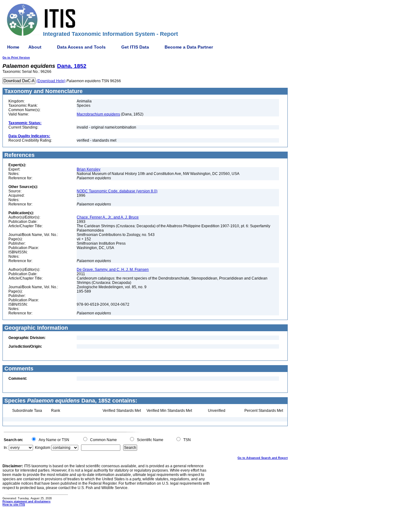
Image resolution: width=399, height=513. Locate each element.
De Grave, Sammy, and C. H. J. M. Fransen (113, 269)
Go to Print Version (16, 57)
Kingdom (42, 447)
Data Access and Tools (81, 47)
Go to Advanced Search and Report (263, 457)
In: (6, 447)
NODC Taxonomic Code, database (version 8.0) (117, 191)
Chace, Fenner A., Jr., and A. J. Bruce (108, 217)
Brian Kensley (88, 169)
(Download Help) (50, 81)
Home (13, 47)
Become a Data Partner (189, 47)
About (34, 47)
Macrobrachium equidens (98, 114)
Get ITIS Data (135, 47)
